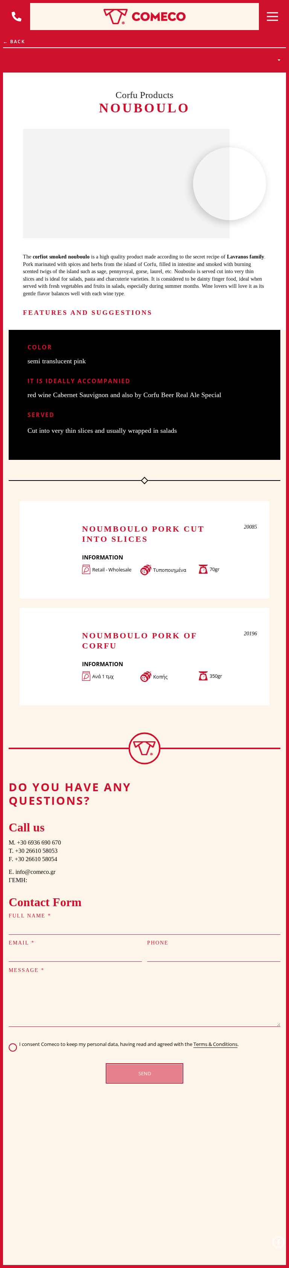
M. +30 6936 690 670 (35, 842)
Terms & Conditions (215, 1044)
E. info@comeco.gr (32, 872)
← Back (14, 41)
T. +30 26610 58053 (33, 851)
